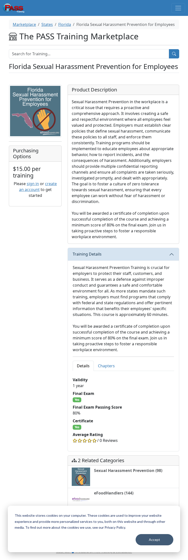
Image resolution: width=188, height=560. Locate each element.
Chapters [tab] (106, 366)
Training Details (87, 254)
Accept (154, 540)
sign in (33, 183)
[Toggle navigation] (178, 8)
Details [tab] (83, 366)
